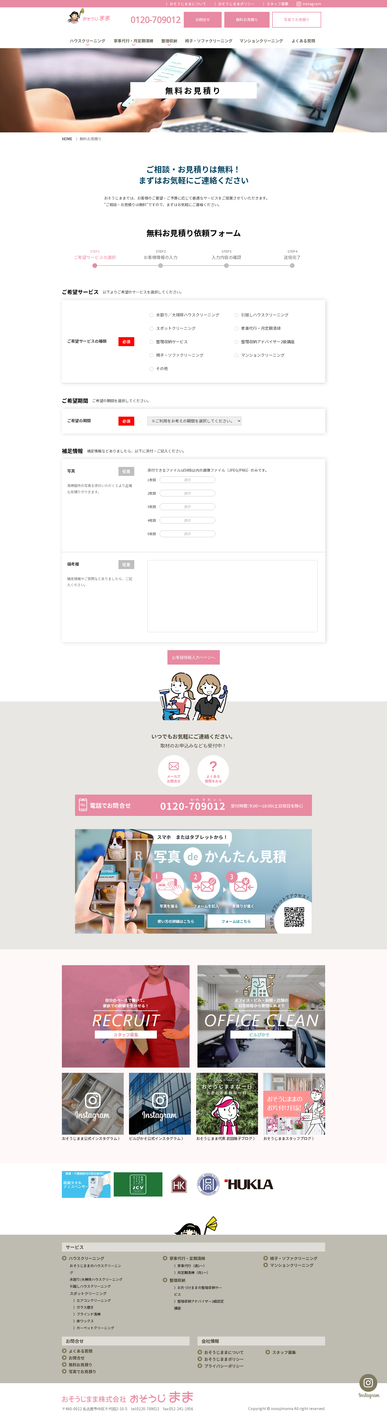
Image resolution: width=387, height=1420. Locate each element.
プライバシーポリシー (224, 1366)
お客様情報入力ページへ (193, 657)
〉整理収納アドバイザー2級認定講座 (199, 1305)
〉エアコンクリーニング (92, 1300)
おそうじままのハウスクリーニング (95, 1269)
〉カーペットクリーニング (93, 1327)
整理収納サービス (172, 341)
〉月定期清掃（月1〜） (192, 1272)
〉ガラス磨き (83, 1307)
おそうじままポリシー (236, 3)
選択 (187, 479)
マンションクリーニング (261, 41)
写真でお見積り (82, 1371)
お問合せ (77, 1358)
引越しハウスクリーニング (265, 314)
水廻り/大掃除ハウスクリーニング (96, 1279)
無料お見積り (80, 1364)
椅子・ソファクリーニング (208, 41)
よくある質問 (303, 41)
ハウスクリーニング (87, 41)
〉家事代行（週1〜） (190, 1265)
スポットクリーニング (176, 328)
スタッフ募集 (277, 3)
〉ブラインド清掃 (87, 1314)
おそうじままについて (188, 3)
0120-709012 (156, 19)
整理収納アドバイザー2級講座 (268, 341)
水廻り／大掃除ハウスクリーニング (187, 314)
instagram (311, 3)
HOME (67, 138)
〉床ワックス (83, 1320)
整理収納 (169, 41)
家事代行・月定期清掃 (133, 41)
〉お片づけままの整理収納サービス (198, 1291)
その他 (162, 368)
